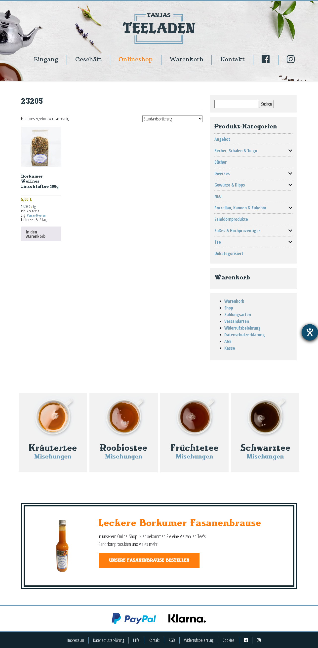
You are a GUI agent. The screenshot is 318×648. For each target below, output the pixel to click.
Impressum (75, 640)
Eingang (46, 59)
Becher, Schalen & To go (235, 150)
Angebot (222, 139)
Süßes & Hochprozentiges (237, 230)
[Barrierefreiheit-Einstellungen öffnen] (310, 332)
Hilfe (136, 640)
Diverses (222, 173)
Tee (217, 242)
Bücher (220, 162)
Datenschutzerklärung (244, 335)
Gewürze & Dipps (229, 185)
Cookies (229, 640)
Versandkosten (36, 215)
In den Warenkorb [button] (35, 234)
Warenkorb (186, 59)
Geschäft (88, 59)
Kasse (229, 348)
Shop (228, 308)
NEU (218, 196)
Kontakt (232, 59)
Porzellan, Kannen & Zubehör (240, 208)
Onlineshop (136, 59)
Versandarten (236, 321)
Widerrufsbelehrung (242, 328)
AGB (228, 341)
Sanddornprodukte (231, 219)
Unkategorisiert (228, 253)
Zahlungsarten (237, 314)
